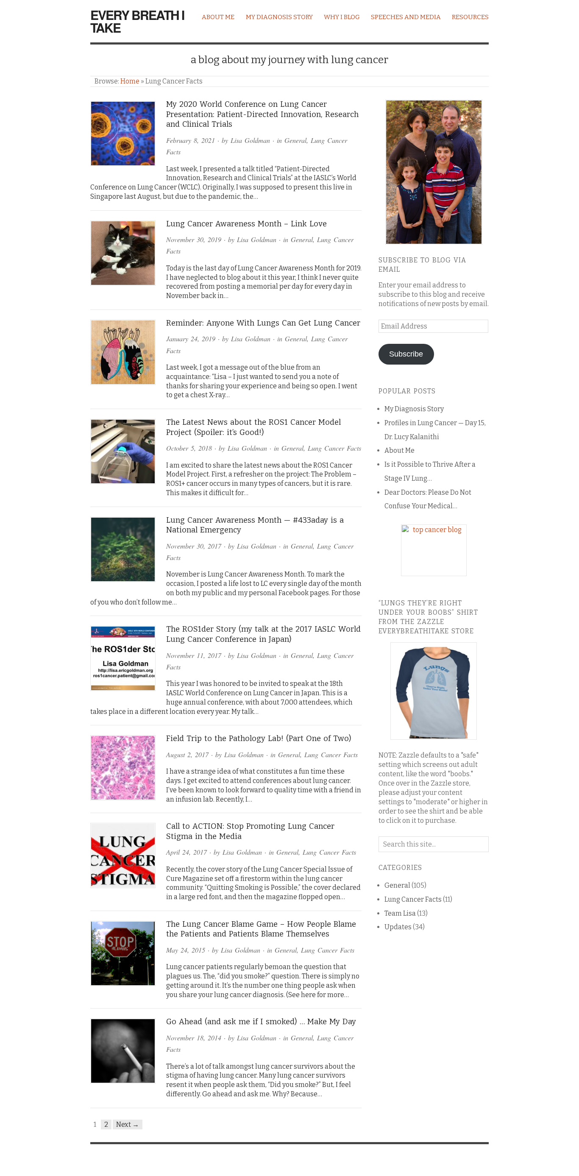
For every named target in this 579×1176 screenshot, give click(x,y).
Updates (398, 927)
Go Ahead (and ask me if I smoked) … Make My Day (261, 1021)
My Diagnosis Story (279, 17)
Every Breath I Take (137, 21)
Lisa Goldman (250, 140)
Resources (470, 17)
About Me (218, 17)
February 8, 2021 (190, 140)
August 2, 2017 (187, 754)
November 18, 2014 (193, 1037)
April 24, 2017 (186, 851)
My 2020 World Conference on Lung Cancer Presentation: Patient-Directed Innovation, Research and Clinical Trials (262, 114)
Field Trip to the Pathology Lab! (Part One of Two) (258, 738)
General (295, 140)
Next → (127, 1124)
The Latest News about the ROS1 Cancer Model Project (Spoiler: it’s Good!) (253, 427)
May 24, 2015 (185, 949)
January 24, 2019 (190, 338)
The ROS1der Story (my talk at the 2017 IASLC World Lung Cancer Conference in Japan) (263, 634)
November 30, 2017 (193, 545)
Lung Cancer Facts (334, 447)
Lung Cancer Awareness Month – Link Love (246, 224)
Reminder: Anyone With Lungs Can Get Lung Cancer (263, 323)
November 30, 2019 (193, 239)
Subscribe (406, 354)
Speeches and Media (406, 17)
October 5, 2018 (189, 447)
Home (129, 81)
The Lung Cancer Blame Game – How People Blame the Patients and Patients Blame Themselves (261, 929)
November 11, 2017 (193, 655)
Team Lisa (400, 913)
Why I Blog (342, 17)
